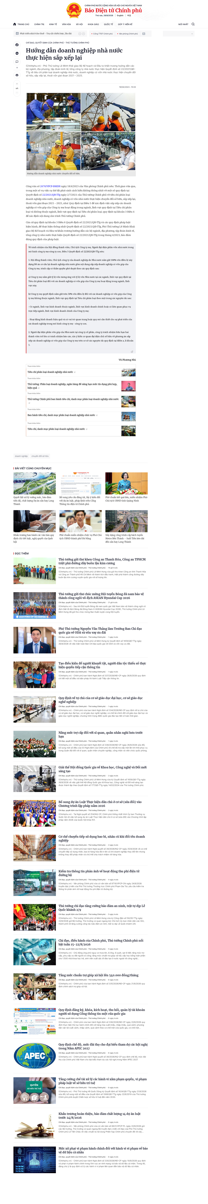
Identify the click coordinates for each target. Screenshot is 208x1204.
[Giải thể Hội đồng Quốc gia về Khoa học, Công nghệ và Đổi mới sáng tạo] (34, 778)
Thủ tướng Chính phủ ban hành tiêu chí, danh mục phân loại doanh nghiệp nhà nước (73, 399)
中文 (129, 15)
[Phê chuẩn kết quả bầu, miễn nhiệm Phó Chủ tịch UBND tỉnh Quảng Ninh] (126, 483)
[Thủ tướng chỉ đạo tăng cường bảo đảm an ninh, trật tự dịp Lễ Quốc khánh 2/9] (34, 917)
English (120, 15)
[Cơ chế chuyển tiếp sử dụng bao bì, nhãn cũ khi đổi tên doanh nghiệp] (34, 848)
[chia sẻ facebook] (17, 44)
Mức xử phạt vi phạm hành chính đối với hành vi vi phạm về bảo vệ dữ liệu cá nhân (103, 1150)
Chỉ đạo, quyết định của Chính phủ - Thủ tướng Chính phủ (57, 42)
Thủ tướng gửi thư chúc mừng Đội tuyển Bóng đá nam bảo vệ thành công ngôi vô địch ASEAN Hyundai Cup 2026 (101, 596)
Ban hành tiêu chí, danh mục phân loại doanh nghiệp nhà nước (61, 415)
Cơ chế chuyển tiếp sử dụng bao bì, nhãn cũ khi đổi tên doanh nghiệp (102, 838)
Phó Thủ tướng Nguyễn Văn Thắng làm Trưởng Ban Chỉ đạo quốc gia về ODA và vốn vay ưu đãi (100, 630)
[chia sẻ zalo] (17, 53)
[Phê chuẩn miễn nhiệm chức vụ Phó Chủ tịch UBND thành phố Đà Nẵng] (80, 521)
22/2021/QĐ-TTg (51, 194)
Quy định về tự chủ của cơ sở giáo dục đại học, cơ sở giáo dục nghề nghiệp (101, 700)
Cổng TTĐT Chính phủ (103, 34)
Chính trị (39, 24)
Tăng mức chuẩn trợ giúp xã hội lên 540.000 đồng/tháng (98, 975)
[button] (79, 33)
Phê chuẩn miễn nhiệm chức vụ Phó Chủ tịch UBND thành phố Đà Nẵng (80, 537)
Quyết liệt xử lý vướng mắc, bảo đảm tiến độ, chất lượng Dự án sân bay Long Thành (33, 500)
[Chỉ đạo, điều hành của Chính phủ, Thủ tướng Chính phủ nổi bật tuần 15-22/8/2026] (34, 952)
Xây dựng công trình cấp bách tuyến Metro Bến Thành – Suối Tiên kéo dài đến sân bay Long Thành (124, 538)
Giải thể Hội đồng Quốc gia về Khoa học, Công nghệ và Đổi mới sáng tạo (103, 769)
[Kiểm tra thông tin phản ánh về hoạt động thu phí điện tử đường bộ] (34, 882)
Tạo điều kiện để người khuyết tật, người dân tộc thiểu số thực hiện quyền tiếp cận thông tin (102, 665)
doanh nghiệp (21, 456)
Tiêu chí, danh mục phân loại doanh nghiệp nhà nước (56, 429)
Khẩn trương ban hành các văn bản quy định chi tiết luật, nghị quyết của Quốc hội (33, 538)
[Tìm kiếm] (193, 24)
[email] (143, 34)
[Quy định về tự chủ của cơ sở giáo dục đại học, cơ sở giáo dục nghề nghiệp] (34, 709)
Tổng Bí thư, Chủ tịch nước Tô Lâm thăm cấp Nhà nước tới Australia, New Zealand (48, 33)
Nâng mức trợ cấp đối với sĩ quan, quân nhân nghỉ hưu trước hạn (101, 734)
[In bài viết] (17, 75)
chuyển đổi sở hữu (40, 456)
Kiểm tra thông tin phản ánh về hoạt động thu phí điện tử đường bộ (99, 873)
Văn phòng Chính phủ (128, 34)
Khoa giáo (93, 24)
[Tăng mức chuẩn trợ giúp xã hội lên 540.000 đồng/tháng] (34, 986)
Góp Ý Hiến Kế (125, 24)
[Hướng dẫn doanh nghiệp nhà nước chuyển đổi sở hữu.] (81, 131)
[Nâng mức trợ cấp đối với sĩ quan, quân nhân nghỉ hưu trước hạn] (34, 744)
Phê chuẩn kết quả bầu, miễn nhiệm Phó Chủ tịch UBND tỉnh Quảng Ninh (126, 499)
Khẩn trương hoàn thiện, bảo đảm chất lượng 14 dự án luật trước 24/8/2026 (100, 1115)
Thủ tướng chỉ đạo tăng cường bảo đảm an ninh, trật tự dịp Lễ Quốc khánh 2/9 (102, 908)
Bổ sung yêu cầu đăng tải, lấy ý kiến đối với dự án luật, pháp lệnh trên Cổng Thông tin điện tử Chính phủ (79, 500)
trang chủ (23, 24)
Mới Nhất (183, 24)
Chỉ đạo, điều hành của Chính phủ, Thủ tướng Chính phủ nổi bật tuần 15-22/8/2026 (101, 942)
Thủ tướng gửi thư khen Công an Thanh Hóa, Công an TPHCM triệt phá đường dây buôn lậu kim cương (102, 561)
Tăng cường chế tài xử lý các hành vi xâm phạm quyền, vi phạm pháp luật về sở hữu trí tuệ (103, 1081)
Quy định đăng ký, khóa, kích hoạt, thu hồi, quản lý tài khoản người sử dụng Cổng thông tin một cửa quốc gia (102, 1011)
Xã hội (79, 24)
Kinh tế (53, 24)
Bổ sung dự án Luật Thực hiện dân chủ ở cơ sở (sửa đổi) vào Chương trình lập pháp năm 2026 (100, 804)
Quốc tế (108, 24)
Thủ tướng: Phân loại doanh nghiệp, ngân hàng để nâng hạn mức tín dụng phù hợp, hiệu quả (72, 386)
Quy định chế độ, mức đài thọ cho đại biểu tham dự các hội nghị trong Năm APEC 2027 (103, 1046)
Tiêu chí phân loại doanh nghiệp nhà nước (50, 372)
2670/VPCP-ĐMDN (50, 186)
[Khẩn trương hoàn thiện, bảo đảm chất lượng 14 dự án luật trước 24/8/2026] (34, 1125)
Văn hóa (66, 24)
